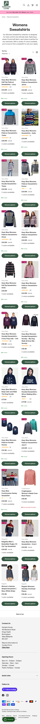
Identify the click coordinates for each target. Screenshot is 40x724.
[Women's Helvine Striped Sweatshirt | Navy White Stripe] (10, 572)
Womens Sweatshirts (13, 17)
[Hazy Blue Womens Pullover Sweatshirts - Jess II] (30, 426)
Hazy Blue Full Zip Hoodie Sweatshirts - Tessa (9, 183)
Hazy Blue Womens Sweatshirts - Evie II (29, 543)
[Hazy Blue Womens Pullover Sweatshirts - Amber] (30, 269)
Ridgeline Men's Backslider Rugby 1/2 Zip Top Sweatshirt (9, 544)
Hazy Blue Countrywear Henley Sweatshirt (9, 493)
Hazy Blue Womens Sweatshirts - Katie (29, 132)
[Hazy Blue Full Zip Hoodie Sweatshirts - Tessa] (10, 167)
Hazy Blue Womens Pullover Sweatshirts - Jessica (30, 234)
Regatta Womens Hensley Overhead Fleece (28, 588)
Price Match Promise (24, 715)
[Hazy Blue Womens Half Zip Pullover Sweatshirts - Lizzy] (10, 66)
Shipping (34, 715)
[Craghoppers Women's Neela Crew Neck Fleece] (30, 477)
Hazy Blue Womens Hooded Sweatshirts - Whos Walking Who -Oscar (30, 392)
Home (3, 17)
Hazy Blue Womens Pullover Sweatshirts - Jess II (30, 442)
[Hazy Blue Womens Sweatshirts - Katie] (30, 117)
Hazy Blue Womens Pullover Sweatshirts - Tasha (10, 133)
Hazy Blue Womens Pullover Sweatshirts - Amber (30, 285)
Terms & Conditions (23, 717)
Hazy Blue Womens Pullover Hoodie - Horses (9, 442)
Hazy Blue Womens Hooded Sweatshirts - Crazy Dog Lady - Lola (10, 336)
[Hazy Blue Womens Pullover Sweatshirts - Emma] (30, 167)
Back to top (20, 614)
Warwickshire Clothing (12, 709)
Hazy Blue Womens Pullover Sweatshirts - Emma (30, 184)
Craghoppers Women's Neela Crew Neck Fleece (30, 493)
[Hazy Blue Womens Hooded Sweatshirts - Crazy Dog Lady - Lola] (10, 320)
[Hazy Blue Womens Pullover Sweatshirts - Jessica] (30, 218)
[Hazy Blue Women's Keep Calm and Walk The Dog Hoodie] (10, 375)
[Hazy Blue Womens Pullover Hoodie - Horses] (10, 426)
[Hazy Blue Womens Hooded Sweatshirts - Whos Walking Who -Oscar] (30, 375)
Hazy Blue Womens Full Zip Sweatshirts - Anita (9, 285)
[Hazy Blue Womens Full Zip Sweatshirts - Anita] (10, 269)
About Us (8, 715)
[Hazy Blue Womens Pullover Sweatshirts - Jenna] (30, 66)
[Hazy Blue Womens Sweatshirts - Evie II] (30, 528)
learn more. (30, 12)
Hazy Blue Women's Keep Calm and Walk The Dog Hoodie (9, 391)
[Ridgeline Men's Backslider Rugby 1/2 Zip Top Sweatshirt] (10, 528)
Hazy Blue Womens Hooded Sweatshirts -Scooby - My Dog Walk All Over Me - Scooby (30, 338)
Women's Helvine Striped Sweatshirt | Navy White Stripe (9, 588)
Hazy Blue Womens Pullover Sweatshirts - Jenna (30, 82)
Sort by (4, 51)
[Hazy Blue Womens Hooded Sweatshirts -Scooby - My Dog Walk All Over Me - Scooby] (30, 320)
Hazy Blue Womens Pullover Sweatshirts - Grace (10, 234)
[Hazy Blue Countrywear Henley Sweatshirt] (10, 477)
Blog (3, 715)
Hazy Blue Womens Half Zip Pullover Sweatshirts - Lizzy (9, 82)
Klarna (15, 715)
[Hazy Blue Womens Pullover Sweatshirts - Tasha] (10, 117)
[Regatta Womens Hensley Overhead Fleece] (30, 572)
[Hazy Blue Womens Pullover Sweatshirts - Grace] (10, 218)
